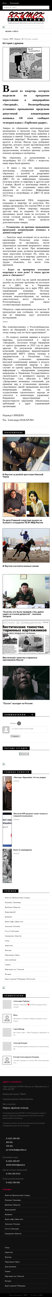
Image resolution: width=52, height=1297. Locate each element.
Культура (8, 950)
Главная (5, 39)
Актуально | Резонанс (12, 926)
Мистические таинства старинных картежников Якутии (20, 659)
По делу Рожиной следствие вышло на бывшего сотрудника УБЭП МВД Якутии (23, 521)
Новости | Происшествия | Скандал (17, 898)
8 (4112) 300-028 (13, 1182)
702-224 (9, 1146)
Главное (8, 965)
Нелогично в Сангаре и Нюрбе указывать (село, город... (30, 1018)
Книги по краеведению (22, 850)
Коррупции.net (10, 912)
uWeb (41, 1295)
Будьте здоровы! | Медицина (15, 1286)
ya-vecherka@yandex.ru (16, 1150)
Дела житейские (10, 960)
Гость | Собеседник (12, 931)
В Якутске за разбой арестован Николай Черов (23, 475)
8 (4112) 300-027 (13, 1161)
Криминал (8, 917)
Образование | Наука (12, 955)
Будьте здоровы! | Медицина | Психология (20, 979)
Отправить (15, 736)
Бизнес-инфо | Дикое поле (14, 922)
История (8, 974)
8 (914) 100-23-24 (13, 1174)
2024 (11, 39)
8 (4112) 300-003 (13, 1138)
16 (22, 39)
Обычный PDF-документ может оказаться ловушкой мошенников (30, 815)
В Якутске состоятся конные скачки (21, 566)
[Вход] (19, 723)
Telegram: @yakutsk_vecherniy (16, 1108)
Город (7, 941)
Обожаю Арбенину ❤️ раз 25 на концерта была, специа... (30, 1004)
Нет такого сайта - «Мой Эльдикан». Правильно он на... (31, 1032)
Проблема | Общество (12, 907)
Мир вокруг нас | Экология (14, 969)
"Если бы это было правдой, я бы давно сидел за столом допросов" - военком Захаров (23, 614)
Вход (4, 3)
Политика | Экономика (13, 902)
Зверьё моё (9, 945)
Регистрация (14, 3)
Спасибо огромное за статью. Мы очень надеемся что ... (31, 1060)
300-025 (9, 1142)
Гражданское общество (13, 936)
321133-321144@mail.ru (15, 1165)
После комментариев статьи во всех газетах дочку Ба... (31, 1046)
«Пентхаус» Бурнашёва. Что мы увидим (29, 777)
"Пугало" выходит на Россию (18, 703)
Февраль (17, 39)
